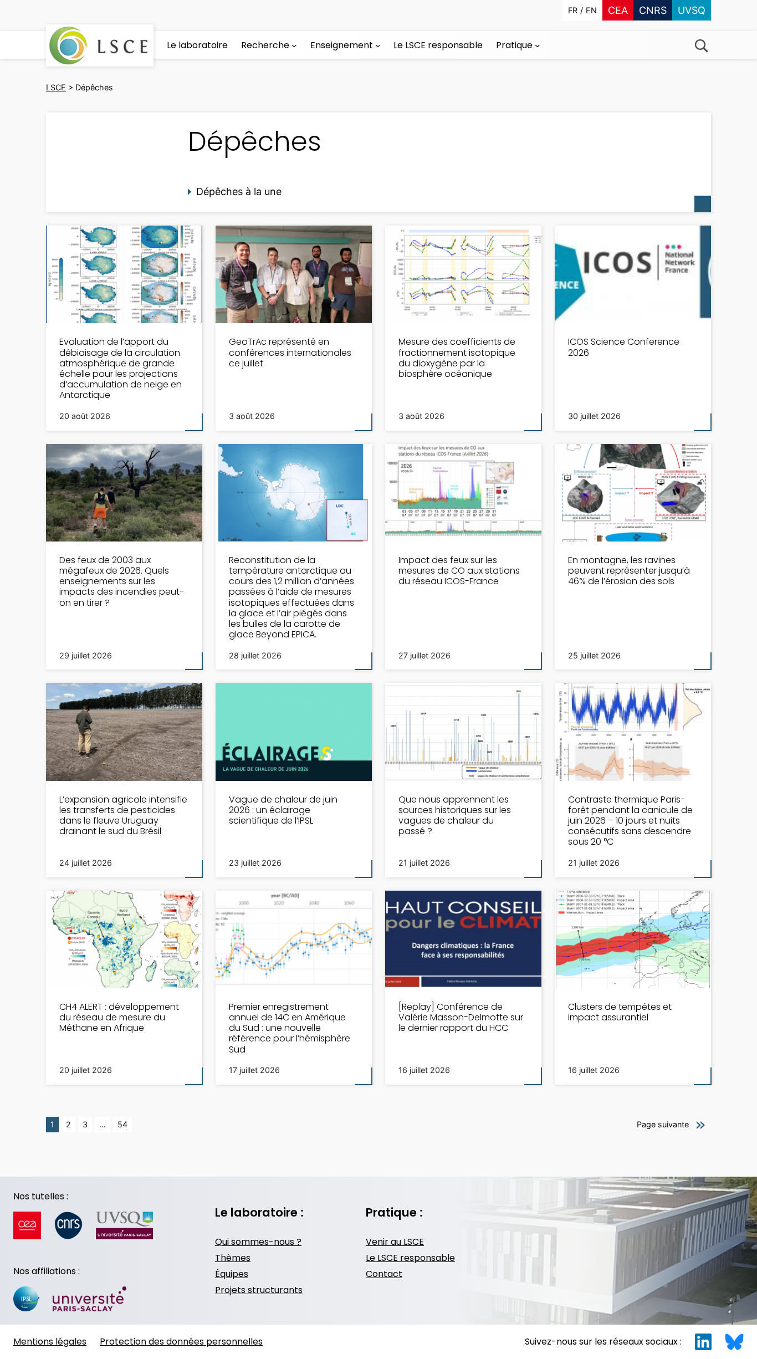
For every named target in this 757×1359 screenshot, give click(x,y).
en (591, 10)
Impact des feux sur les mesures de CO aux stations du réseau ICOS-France (459, 571)
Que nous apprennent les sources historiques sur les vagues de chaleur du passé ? (454, 815)
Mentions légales (49, 1341)
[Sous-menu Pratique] (537, 45)
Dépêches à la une (239, 191)
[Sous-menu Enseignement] (378, 45)
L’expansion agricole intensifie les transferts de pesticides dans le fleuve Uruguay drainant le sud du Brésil (123, 815)
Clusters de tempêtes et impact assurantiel (620, 1012)
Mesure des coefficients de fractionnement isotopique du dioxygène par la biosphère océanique (456, 357)
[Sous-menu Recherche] (294, 45)
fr (572, 10)
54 (122, 1124)
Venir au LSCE (395, 1241)
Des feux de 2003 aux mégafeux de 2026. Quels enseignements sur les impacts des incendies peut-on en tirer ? (121, 581)
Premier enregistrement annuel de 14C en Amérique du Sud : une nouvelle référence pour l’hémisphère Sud (289, 1028)
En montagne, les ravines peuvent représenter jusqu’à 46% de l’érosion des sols (629, 571)
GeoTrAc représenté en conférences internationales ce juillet (290, 352)
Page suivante (663, 1124)
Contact (384, 1274)
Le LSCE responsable (410, 1257)
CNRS (653, 10)
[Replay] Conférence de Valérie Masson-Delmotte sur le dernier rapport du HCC (460, 1018)
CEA (618, 10)
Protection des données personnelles (181, 1341)
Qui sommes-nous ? (258, 1241)
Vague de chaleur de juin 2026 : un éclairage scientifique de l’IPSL (283, 810)
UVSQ (691, 10)
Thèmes (232, 1257)
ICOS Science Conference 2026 (623, 346)
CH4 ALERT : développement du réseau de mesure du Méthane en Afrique (119, 1018)
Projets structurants (259, 1290)
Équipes (231, 1274)
